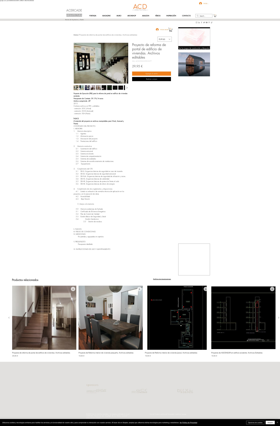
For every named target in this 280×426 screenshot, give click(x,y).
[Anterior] (9, 317)
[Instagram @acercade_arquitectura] (196, 22)
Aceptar (270, 422)
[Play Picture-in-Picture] (203, 44)
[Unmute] (184, 44)
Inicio (76, 35)
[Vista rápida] (44, 318)
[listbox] (165, 39)
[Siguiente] (278, 317)
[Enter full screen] (207, 44)
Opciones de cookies (255, 422)
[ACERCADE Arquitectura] (212, 22)
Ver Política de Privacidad (188, 422)
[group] (144, 323)
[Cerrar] (277, 422)
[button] (186, 15)
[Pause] (181, 44)
